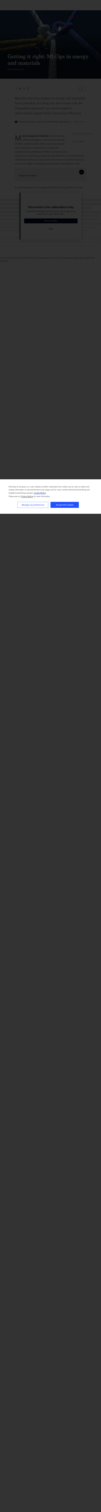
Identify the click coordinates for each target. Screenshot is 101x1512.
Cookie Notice (40, 493)
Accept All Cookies (65, 505)
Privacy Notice (27, 496)
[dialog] (50, 496)
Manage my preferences (33, 505)
